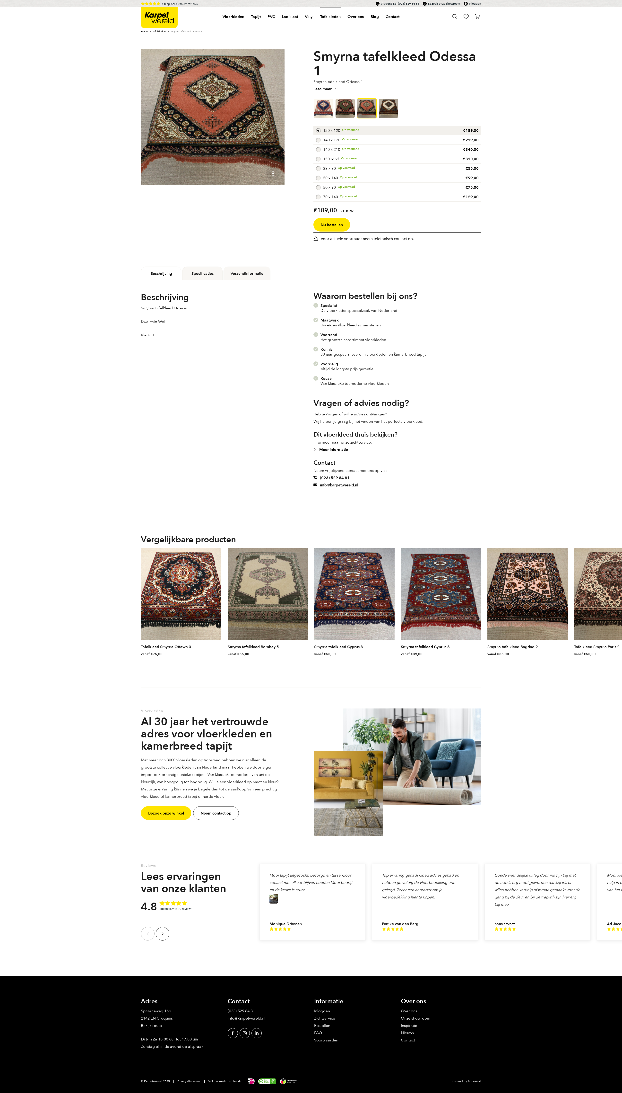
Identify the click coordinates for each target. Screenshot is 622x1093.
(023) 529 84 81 (408, 4)
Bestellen (322, 1025)
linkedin (256, 1033)
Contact (392, 16)
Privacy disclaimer (189, 1081)
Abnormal (474, 1081)
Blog (375, 16)
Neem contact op (216, 813)
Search (455, 16)
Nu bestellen (332, 225)
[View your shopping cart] (477, 16)
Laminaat (290, 16)
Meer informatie (333, 449)
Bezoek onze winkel (166, 813)
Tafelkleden (330, 16)
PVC (271, 16)
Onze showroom (415, 1018)
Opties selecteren (217, 653)
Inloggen (475, 4)
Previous (148, 934)
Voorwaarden (326, 1040)
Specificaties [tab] (202, 273)
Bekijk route (151, 1025)
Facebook (233, 1033)
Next (162, 934)
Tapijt (256, 16)
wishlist (466, 16)
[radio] (397, 130)
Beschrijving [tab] (161, 273)
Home (144, 31)
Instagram (245, 1033)
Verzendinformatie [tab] (247, 273)
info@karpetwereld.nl (339, 485)
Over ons (409, 1011)
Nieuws (407, 1033)
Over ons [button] (355, 16)
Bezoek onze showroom (444, 4)
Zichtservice (324, 1018)
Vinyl (309, 16)
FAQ (318, 1033)
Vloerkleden (233, 16)
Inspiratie (409, 1025)
